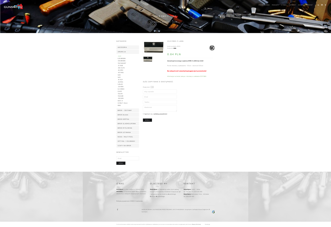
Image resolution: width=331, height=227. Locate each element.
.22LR (174, 22)
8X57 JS (120, 101)
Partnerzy (292, 5)
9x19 (119, 77)
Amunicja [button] (122, 52)
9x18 (119, 75)
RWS (175, 48)
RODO (132, 201)
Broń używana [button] (124, 132)
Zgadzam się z (155, 114)
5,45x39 (120, 84)
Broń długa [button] (123, 115)
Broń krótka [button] (123, 119)
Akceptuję (207, 224)
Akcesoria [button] (122, 47)
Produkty (275, 5)
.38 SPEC (120, 70)
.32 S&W (120, 65)
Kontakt (310, 5)
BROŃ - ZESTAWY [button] (125, 110)
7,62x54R (120, 96)
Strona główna (264, 5)
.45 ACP (120, 80)
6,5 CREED (121, 89)
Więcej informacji (196, 224)
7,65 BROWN (121, 61)
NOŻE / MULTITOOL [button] (125, 137)
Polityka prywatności (123, 201)
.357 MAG (121, 72)
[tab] (127, 47)
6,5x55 (120, 91)
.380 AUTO (121, 68)
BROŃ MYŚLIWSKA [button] (125, 128)
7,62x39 (120, 94)
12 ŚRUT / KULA (123, 103)
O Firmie (284, 5)
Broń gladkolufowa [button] (127, 124)
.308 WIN (121, 98)
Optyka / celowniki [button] (126, 141)
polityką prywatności (160, 114)
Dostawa (301, 5)
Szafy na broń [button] (124, 146)
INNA (119, 105)
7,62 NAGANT (122, 63)
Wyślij (121, 163)
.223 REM (120, 87)
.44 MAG (120, 82)
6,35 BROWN (122, 58)
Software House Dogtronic (200, 209)
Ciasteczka (138, 201)
